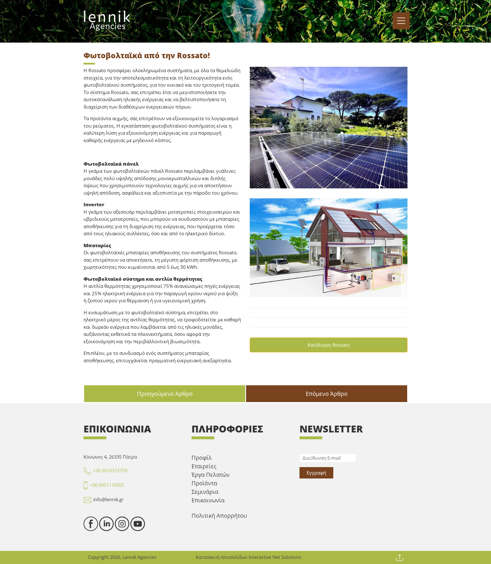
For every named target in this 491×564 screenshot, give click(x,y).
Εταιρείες (204, 466)
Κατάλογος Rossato (329, 345)
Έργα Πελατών (211, 474)
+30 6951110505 (107, 485)
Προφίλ (202, 457)
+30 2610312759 (110, 470)
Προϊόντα (204, 483)
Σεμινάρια (205, 492)
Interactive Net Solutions (275, 557)
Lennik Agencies (139, 557)
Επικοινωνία (208, 500)
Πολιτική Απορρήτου (219, 515)
